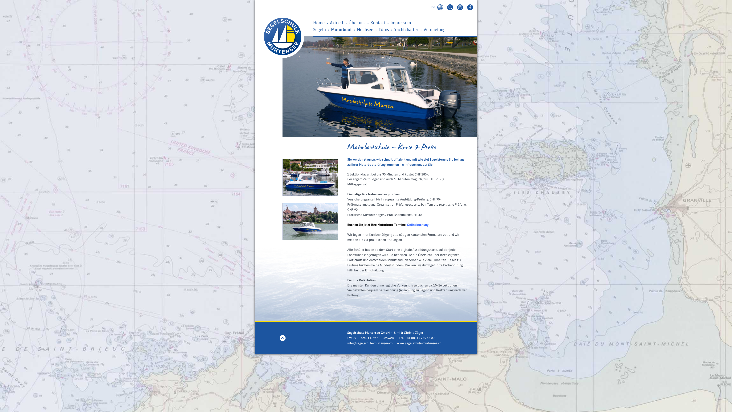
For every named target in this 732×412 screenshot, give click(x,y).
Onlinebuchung (418, 225)
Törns (384, 29)
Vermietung (434, 29)
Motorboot (341, 29)
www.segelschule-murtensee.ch (419, 343)
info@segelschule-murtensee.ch (370, 343)
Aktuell (336, 22)
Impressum (401, 22)
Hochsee (365, 29)
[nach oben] (282, 338)
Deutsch (440, 7)
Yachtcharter (406, 29)
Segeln (319, 29)
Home (319, 22)
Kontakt (378, 22)
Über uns (357, 22)
